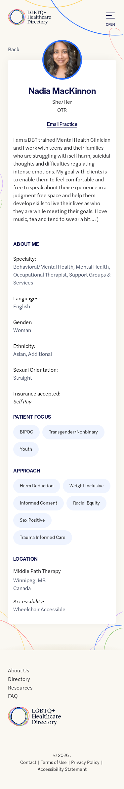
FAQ (13, 695)
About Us (18, 670)
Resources (20, 687)
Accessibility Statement (62, 769)
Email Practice (62, 123)
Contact (28, 762)
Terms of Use (54, 762)
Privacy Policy (85, 762)
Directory (19, 679)
